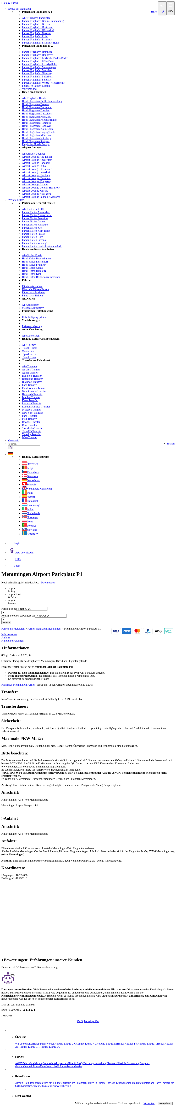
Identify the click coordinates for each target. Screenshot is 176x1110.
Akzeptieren (165, 1103)
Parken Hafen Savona (34, 240)
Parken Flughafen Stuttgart (36, 79)
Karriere (33, 1043)
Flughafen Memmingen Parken (18, 684)
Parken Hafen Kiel (32, 227)
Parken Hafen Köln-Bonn (36, 230)
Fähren (37, 1082)
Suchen (171, 443)
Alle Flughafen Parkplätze (36, 17)
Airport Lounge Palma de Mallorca (41, 196)
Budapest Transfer (32, 381)
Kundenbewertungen (12, 640)
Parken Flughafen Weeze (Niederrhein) (43, 82)
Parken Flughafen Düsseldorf (38, 30)
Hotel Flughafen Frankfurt (36, 116)
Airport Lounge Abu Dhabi (37, 156)
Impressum (62, 1063)
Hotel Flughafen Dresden (36, 110)
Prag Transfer (29, 418)
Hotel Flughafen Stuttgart (36, 141)
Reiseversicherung (32, 326)
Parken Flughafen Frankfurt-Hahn (40, 42)
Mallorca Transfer (31, 409)
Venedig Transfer (31, 434)
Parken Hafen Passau (33, 233)
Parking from (8, 608)
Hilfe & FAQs (75, 1063)
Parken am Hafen (133, 1082)
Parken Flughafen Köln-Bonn (38, 61)
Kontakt (28, 1066)
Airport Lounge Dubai (34, 165)
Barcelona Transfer (32, 378)
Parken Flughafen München (37, 70)
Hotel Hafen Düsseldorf (35, 261)
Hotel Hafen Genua (32, 267)
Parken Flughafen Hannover (37, 54)
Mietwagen (33, 1085)
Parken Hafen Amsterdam (36, 212)
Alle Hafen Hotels (32, 255)
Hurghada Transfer (32, 394)
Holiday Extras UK (65, 1043)
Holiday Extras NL (86, 1043)
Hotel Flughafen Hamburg (36, 122)
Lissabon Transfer (31, 403)
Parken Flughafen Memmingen (39, 67)
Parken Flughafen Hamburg (37, 51)
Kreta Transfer (30, 400)
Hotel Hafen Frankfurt (34, 264)
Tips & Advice (30, 354)
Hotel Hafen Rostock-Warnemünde (41, 277)
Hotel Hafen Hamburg (34, 270)
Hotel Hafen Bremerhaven (36, 258)
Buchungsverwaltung (95, 1063)
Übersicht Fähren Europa (35, 289)
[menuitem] (95, 104)
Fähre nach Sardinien (33, 292)
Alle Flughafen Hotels (34, 98)
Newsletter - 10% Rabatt (53, 1066)
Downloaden (48, 582)
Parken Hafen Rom (32, 236)
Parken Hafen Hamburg (35, 224)
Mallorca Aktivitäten (33, 307)
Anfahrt (5, 637)
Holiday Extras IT (147, 1043)
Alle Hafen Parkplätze (34, 209)
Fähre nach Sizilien (32, 295)
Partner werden (46, 1043)
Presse (36, 1066)
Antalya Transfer (31, 369)
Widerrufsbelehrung (32, 1063)
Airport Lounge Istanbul (35, 184)
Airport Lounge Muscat (35, 190)
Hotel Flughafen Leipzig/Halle (38, 132)
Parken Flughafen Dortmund (37, 27)
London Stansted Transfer (36, 406)
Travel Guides (29, 347)
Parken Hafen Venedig (34, 243)
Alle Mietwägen (31, 335)
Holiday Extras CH (29, 1046)
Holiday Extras (9, 2)
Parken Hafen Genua (33, 221)
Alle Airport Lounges (33, 153)
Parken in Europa (96, 1082)
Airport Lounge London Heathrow (41, 187)
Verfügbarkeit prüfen (88, 1021)
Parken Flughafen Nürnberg (37, 73)
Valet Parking (29, 88)
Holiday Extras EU (50, 1046)
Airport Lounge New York (36, 193)
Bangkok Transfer (32, 375)
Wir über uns (22, 1043)
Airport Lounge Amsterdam (37, 159)
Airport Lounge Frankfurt (36, 172)
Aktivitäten (45, 1085)
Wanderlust (28, 351)
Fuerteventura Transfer (34, 388)
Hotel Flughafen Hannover (36, 125)
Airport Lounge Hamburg (36, 175)
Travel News (29, 357)
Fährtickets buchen (32, 286)
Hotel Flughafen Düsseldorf (37, 113)
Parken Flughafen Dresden (36, 33)
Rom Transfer (29, 425)
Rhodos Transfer (31, 421)
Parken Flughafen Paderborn (37, 76)
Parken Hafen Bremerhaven (37, 215)
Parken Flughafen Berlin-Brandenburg (43, 21)
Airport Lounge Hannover (36, 178)
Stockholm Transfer (32, 428)
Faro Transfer (29, 384)
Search (6, 622)
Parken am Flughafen (52, 1082)
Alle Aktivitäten (30, 304)
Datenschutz (49, 1063)
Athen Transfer (30, 372)
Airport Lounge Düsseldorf (37, 169)
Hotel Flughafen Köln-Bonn (37, 128)
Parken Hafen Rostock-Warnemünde (42, 246)
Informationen (9, 634)
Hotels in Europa (115, 1082)
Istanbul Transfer (31, 397)
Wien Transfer (29, 437)
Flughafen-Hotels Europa (36, 144)
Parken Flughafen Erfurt (35, 36)
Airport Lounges (24, 1082)
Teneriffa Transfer (31, 431)
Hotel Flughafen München (36, 135)
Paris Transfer (29, 415)
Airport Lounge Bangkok (36, 162)
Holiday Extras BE (106, 1043)
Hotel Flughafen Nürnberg (36, 138)
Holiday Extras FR (127, 1043)
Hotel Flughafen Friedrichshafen (39, 119)
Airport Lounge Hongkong (36, 181)
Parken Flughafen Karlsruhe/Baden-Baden (45, 58)
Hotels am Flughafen (75, 1082)
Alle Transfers (29, 366)
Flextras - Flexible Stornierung (123, 1063)
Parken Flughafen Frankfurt (37, 39)
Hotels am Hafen (152, 1082)
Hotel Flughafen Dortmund (37, 107)
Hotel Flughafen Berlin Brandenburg (42, 101)
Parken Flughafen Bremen (36, 24)
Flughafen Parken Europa (36, 85)
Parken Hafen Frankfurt (35, 218)
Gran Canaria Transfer (34, 391)
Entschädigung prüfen (34, 317)
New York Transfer (32, 412)
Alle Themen (29, 344)
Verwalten (149, 1103)
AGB (18, 1063)
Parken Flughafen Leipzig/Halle (39, 64)
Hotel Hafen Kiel (31, 273)
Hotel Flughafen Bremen (35, 104)
